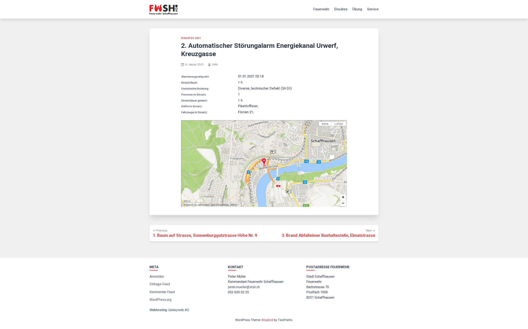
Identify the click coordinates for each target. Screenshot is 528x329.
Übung (357, 9)
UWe (215, 64)
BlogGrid (267, 320)
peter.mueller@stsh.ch (244, 287)
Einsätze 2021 (191, 38)
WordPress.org (160, 300)
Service (372, 9)
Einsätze (340, 9)
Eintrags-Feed (160, 284)
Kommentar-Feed (162, 292)
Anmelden (157, 276)
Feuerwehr (321, 9)
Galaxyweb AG (178, 310)
